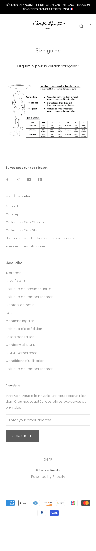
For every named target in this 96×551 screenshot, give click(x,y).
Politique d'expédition (24, 328)
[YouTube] (29, 179)
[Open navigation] (6, 26)
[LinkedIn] (40, 179)
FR (50, 459)
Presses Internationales (26, 246)
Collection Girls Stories (25, 222)
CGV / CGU (15, 280)
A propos (13, 272)
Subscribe (22, 436)
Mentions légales (20, 320)
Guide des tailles (20, 336)
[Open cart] (90, 26)
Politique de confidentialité (28, 288)
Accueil (12, 206)
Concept (13, 214)
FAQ (9, 312)
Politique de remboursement (30, 296)
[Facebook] (7, 179)
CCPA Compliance (22, 352)
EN (46, 459)
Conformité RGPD (21, 344)
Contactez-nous (20, 304)
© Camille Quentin (48, 470)
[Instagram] (18, 179)
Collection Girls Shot (23, 230)
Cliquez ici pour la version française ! (48, 65)
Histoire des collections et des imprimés (40, 238)
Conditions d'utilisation (25, 360)
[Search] (81, 26)
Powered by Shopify (48, 476)
